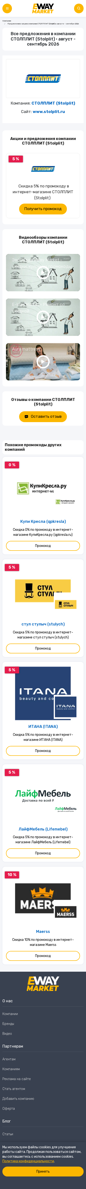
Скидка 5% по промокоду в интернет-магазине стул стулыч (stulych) (43, 634)
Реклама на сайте (16, 1079)
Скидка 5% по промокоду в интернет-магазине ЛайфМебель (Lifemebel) (43, 839)
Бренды (8, 1024)
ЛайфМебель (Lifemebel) (43, 829)
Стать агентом (13, 1089)
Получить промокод (43, 208)
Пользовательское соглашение (27, 1144)
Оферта (8, 1109)
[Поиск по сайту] (79, 8)
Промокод (43, 546)
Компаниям (11, 1069)
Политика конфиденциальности (28, 1161)
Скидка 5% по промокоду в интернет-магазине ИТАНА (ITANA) (43, 737)
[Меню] (7, 8)
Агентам (9, 1059)
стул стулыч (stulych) (43, 624)
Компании (6, 21)
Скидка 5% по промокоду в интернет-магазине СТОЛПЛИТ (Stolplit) (43, 192)
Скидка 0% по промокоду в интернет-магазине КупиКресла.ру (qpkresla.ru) (43, 532)
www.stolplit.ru (49, 111)
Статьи (7, 1134)
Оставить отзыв (46, 416)
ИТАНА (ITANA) (43, 726)
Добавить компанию (18, 1099)
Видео (7, 1034)
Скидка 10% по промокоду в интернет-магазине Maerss (43, 942)
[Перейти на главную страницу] (43, 8)
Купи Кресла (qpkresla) (43, 521)
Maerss (43, 931)
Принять (43, 1171)
